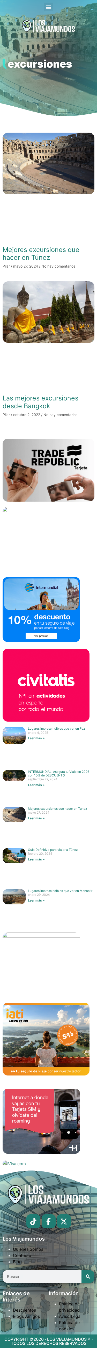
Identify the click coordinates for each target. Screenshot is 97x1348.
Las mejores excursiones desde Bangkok (40, 402)
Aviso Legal (70, 1316)
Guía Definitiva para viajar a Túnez (53, 850)
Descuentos (24, 1310)
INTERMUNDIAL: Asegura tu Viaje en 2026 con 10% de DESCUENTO (58, 773)
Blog (17, 1261)
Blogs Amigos (26, 1316)
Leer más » (36, 738)
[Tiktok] (33, 1221)
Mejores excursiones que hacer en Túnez (41, 253)
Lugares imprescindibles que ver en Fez (56, 728)
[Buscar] (87, 1276)
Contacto (22, 1255)
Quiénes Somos (28, 1249)
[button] (48, 7)
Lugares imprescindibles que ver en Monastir (60, 891)
